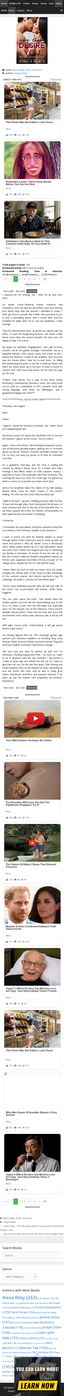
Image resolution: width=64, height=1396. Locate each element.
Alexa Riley (19, 1297)
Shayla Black (21, 73)
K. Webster (17, 1333)
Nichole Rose (42, 1352)
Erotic (12, 10)
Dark (51, 3)
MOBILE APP (15, 3)
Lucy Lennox (39, 1343)
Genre (35, 3)
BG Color (20, 291)
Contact (20, 10)
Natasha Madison (22, 1352)
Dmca (29, 10)
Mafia (4, 10)
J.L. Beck (19, 1317)
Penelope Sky (43, 1356)
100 (44, 279)
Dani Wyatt (41, 1303)
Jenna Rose (18, 1322)
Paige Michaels (25, 1356)
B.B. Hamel (46, 1298)
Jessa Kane (35, 1322)
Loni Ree (9, 1343)
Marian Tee (34, 1347)
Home (4, 3)
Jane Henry (32, 1317)
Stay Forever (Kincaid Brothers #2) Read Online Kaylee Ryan (33, 1233)
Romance (37, 69)
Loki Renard (51, 1339)
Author (26, 3)
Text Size (31, 291)
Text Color (8, 291)
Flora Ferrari (23, 1312)
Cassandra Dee (24, 1303)
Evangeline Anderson (21, 1307)
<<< (5, 279)
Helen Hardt (42, 1312)
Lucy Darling (24, 1343)
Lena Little (31, 1338)
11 (29, 279)
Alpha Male (18, 69)
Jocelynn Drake (32, 1327)
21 (34, 279)
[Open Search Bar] (61, 10)
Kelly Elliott (31, 1333)
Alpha (59, 3)
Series (44, 3)
